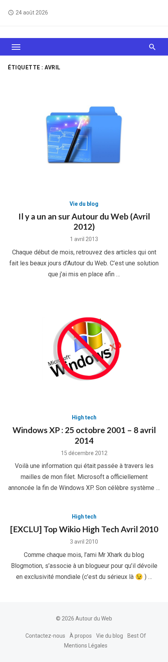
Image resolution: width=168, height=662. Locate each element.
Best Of (136, 636)
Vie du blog (84, 204)
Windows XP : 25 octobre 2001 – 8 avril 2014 (84, 435)
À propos (81, 636)
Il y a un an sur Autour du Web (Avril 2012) (84, 221)
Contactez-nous (45, 636)
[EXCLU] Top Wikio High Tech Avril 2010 (84, 529)
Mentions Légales (85, 645)
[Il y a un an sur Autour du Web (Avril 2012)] (84, 135)
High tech (84, 417)
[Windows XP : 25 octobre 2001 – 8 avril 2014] (84, 349)
